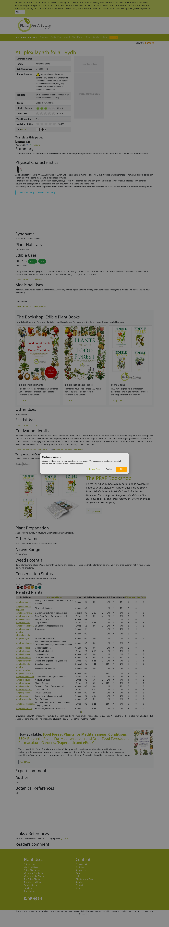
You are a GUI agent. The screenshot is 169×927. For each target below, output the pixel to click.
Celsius (18, 464)
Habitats (28, 888)
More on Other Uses (34, 425)
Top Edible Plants (32, 879)
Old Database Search (85, 879)
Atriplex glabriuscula (25, 643)
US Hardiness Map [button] (47, 192)
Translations (29, 891)
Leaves (32, 261)
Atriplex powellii (23, 693)
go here (64, 838)
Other (143, 597)
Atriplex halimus (23, 651)
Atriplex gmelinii (23, 648)
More (23, 400)
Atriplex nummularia (25, 677)
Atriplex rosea (22, 696)
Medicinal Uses (31, 867)
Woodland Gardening (34, 873)
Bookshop (80, 867)
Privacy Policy (94, 469)
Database (44, 37)
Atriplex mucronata (24, 673)
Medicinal (136, 597)
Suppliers (97, 37)
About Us (80, 888)
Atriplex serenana (24, 709)
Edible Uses (29, 864)
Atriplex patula (22, 686)
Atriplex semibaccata (25, 704)
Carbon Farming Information (38, 449)
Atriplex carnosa (23, 619)
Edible (128, 597)
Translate (36, 145)
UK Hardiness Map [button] (26, 192)
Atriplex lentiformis (24, 661)
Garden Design (31, 885)
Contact (79, 885)
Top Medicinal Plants (33, 882)
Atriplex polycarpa (24, 689)
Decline (109, 469)
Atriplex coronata (23, 629)
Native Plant (56, 37)
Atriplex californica (24, 613)
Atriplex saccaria (23, 699)
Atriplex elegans (23, 638)
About (67, 37)
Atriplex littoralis (23, 664)
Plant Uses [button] (77, 37)
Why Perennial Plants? (34, 876)
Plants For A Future (26, 37)
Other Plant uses (32, 870)
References (20, 279)
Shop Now (117, 400)
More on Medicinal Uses (36, 306)
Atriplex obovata (23, 683)
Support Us (81, 870)
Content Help (82, 864)
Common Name (54, 597)
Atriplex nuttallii (23, 680)
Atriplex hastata (23, 654)
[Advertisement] (143, 98)
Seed (42, 261)
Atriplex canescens (24, 616)
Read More (25, 762)
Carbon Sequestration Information (68, 449)
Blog (105, 37)
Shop (88, 37)
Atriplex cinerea (23, 623)
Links (78, 876)
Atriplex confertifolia (25, 626)
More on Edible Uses (34, 279)
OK (121, 469)
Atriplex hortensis (23, 658)
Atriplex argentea (23, 602)
